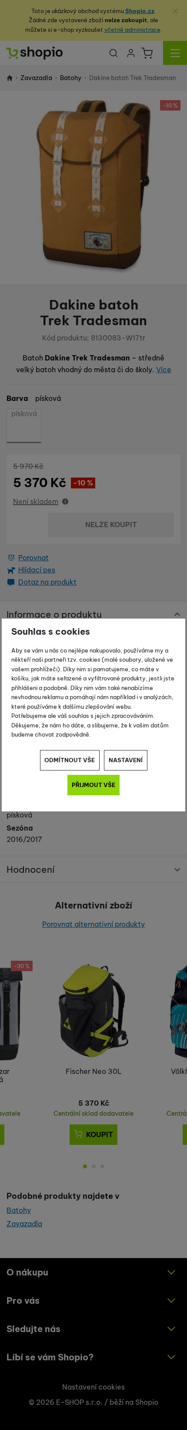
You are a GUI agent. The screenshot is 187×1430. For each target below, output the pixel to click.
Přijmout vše (93, 784)
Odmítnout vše (69, 760)
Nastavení (126, 760)
